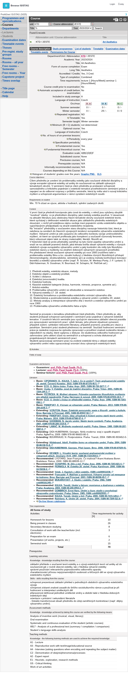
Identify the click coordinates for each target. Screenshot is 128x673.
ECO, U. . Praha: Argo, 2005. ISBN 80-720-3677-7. (75, 386)
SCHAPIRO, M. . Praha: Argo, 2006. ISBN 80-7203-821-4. (88, 464)
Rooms (7, 58)
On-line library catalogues (52, 501)
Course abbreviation (63, 24)
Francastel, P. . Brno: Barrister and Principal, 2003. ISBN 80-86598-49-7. (80, 476)
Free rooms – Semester (10, 68)
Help (5, 96)
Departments (10, 28)
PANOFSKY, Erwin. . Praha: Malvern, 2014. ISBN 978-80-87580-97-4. (79, 417)
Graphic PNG (88, 174)
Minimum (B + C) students (66, 125)
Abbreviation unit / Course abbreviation (56, 37)
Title (32, 28)
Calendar (8, 92)
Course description (40, 48)
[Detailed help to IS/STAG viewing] (125, 19)
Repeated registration (68, 114)
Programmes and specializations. (13, 20)
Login (112, 4)
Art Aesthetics (110, 42)
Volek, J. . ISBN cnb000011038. (83, 472)
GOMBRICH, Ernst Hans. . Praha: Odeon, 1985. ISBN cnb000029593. (76, 492)
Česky (121, 4)
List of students (83, 48)
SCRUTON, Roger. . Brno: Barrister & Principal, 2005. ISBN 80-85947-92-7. (81, 411)
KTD (83, 56)
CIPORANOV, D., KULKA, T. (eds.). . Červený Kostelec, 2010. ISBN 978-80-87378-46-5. (80, 382)
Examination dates (14, 40)
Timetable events (13, 43)
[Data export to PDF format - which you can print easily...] (115, 19)
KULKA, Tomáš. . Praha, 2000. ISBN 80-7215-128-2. (87, 496)
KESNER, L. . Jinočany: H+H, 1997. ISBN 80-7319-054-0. (75, 454)
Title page (8, 88)
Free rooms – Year (13, 73)
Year (76, 28)
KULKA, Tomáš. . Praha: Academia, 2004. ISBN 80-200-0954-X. (80, 486)
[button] (6, 6)
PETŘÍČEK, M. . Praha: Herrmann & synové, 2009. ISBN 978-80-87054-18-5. (80, 395)
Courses (7, 24)
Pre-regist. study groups (12, 53)
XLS (99, 174)
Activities (35, 349)
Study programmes (62, 48)
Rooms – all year (12, 62)
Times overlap (11, 80)
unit (31, 24)
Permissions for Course (62, 52)
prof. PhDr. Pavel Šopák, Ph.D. (66, 367)
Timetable (98, 48)
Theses (7, 47)
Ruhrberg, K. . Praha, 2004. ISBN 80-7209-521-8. (88, 498)
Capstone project (13, 76)
